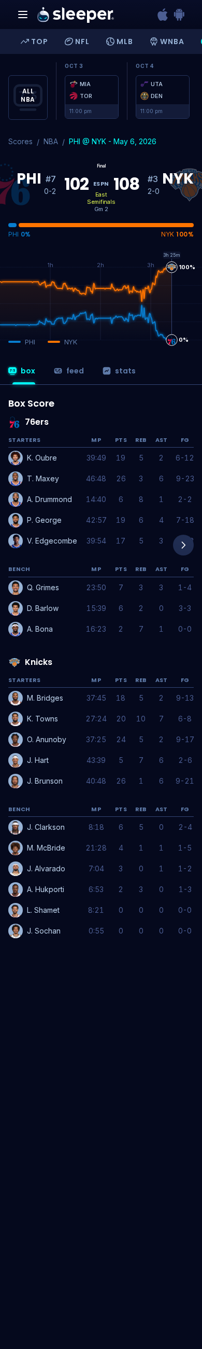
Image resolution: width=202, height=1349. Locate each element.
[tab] (20, 374)
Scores (20, 141)
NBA (51, 141)
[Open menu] (23, 14)
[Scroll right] (183, 545)
